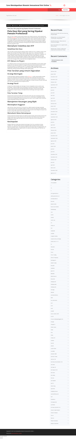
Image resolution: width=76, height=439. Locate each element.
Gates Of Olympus (54, 257)
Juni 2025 (52, 92)
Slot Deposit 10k (54, 369)
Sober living (53, 386)
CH (51, 222)
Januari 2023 (53, 146)
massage (52, 289)
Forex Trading (53, 254)
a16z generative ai (54, 193)
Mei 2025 (53, 95)
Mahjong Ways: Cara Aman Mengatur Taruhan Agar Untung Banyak (58, 38)
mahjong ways (53, 284)
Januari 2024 (53, 132)
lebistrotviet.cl (53, 276)
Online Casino (53, 327)
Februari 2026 (53, 71)
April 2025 (53, 98)
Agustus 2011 (53, 173)
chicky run (53, 225)
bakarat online (53, 204)
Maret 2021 (53, 167)
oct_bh (52, 316)
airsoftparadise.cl (54, 198)
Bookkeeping (53, 209)
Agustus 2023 (53, 140)
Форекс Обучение (54, 423)
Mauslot (52, 292)
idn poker (53, 265)
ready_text (53, 337)
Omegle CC (53, 324)
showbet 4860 (54, 353)
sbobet (52, 345)
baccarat (52, 201)
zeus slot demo (35, 25)
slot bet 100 (53, 359)
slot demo (53, 364)
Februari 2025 (53, 103)
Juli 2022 (52, 149)
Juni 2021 (52, 162)
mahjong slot (53, 281)
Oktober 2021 (53, 159)
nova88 (52, 311)
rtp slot (52, 343)
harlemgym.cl (53, 260)
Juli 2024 (52, 122)
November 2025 (54, 79)
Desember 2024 (54, 108)
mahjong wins (53, 287)
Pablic (52, 329)
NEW (52, 297)
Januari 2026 (53, 74)
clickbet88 (53, 230)
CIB (51, 228)
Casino (52, 214)
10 (51, 188)
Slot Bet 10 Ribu (54, 356)
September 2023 (54, 138)
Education (53, 246)
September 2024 (54, 116)
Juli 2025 (52, 90)
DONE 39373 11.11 (55, 241)
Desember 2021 (54, 154)
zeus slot (31, 25)
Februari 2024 (53, 130)
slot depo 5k (53, 367)
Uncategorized (15, 25)
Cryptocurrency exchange (56, 238)
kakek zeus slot (23, 25)
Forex (52, 252)
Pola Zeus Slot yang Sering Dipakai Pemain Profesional (24, 28)
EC (51, 244)
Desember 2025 (54, 76)
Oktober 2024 (53, 114)
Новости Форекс (54, 412)
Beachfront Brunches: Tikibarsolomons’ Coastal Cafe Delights (58, 41)
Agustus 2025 (53, 87)
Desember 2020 (54, 170)
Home (57, 15)
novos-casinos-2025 (55, 313)
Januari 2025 (53, 106)
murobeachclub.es (54, 295)
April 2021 (53, 165)
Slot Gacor (53, 372)
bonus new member (55, 206)
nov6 (52, 308)
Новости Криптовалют (55, 410)
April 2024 (53, 124)
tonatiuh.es (53, 399)
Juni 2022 (52, 151)
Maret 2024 (53, 127)
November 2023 (54, 135)
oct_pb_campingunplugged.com (57, 319)
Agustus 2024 (53, 119)
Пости (52, 415)
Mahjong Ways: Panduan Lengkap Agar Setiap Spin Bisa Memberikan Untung (58, 49)
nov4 (52, 305)
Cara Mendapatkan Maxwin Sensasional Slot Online (27, 5)
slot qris (52, 378)
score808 (53, 351)
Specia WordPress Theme (16, 433)
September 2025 (54, 84)
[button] (59, 9)
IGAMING (53, 268)
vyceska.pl (53, 404)
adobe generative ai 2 (55, 196)
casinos (52, 217)
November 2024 (54, 111)
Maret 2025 (53, 100)
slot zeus (27, 25)
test (52, 396)
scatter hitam (53, 348)
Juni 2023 (52, 143)
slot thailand (53, 380)
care (52, 212)
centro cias (53, 220)
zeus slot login (41, 25)
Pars (52, 332)
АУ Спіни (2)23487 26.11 (56, 407)
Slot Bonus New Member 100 (56, 361)
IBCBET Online (54, 262)
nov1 (52, 303)
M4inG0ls (9, 25)
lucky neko (53, 278)
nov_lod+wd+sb (54, 300)
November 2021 (54, 157)
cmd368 (52, 233)
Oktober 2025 (53, 82)
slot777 (52, 383)
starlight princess (54, 391)
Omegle (52, 321)
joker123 (52, 270)
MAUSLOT (30, 76)
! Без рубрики (53, 182)
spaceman (53, 388)
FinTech (52, 249)
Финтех (52, 418)
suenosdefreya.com (55, 394)
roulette (52, 340)
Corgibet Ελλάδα (54, 236)
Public (52, 335)
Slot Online (53, 375)
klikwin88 (52, 273)
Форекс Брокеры (54, 420)
